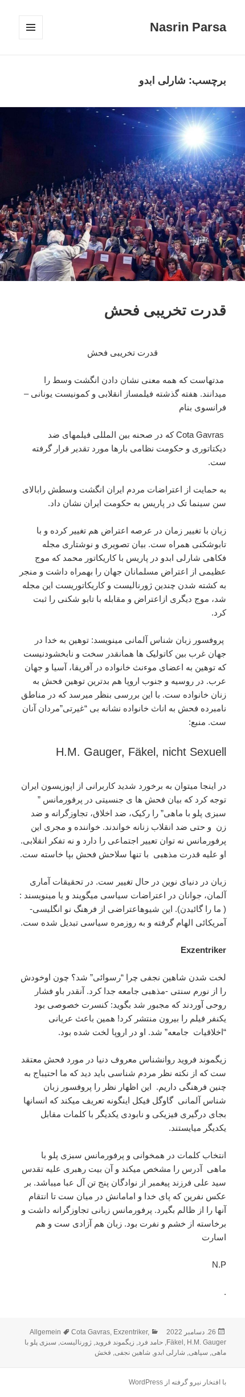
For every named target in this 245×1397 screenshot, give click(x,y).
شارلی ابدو (169, 1353)
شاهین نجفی (132, 1353)
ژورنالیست (76, 1342)
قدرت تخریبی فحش (165, 310)
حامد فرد (150, 1342)
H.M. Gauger (206, 1342)
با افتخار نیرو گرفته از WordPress (177, 1382)
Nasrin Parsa (188, 27)
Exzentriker (130, 1332)
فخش (103, 1353)
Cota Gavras (90, 1332)
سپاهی (198, 1353)
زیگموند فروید (114, 1342)
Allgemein (45, 1332)
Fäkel (174, 1342)
